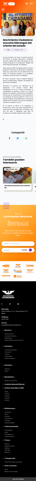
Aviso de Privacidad (18, 479)
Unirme (24, 250)
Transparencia (10, 458)
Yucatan (11, 4)
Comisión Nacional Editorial (14, 384)
